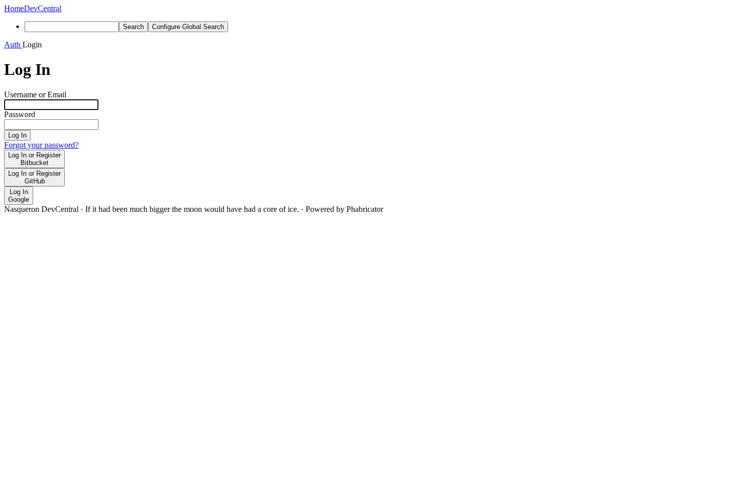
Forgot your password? (41, 145)
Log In (17, 135)
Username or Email (35, 94)
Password (19, 114)
